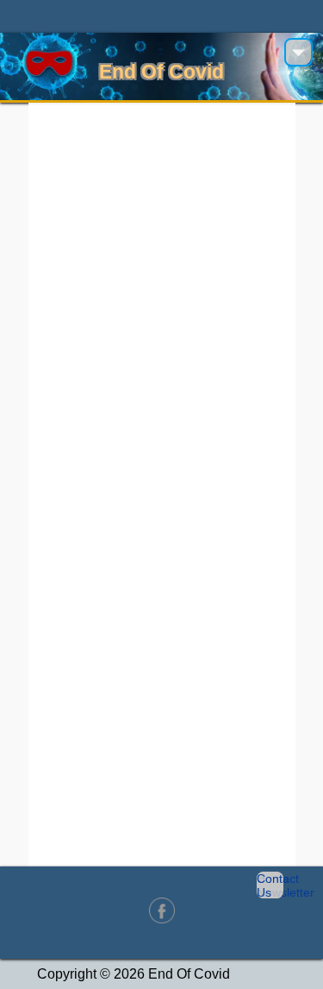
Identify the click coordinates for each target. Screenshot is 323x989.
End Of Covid (161, 71)
